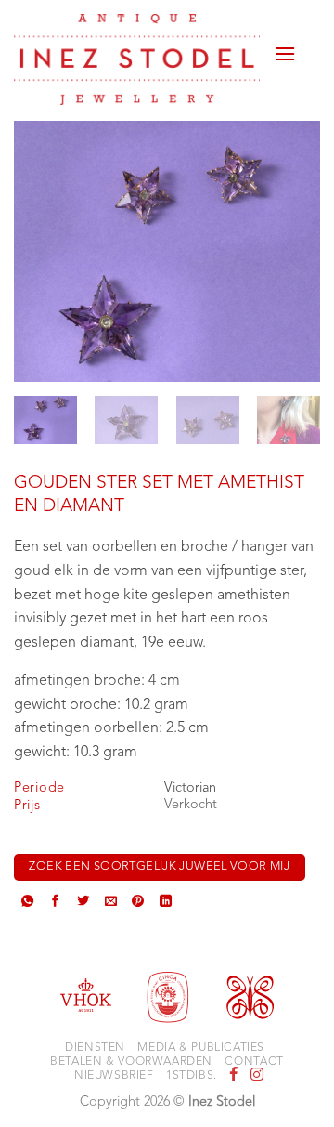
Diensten (95, 1048)
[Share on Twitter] (83, 903)
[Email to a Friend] (110, 903)
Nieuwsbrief (114, 1075)
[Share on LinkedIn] (165, 903)
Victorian (190, 788)
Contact (254, 1062)
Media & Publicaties (200, 1048)
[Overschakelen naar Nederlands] (308, 35)
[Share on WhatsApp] (27, 903)
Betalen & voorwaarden (131, 1062)
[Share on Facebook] (55, 903)
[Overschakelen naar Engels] (308, 57)
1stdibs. (191, 1075)
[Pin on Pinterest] (137, 903)
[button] (285, 46)
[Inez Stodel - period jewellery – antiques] (137, 59)
